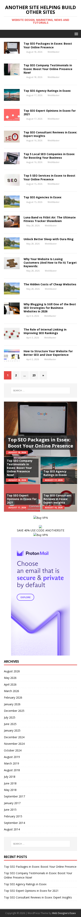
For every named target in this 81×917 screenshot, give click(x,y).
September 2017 (14, 796)
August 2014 (12, 829)
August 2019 (12, 757)
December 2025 (14, 711)
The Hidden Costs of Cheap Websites (50, 284)
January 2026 (12, 704)
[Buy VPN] (40, 518)
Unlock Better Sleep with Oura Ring (49, 239)
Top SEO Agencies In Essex (42, 197)
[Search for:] (41, 390)
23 (34, 375)
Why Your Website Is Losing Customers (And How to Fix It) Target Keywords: (50, 262)
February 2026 (13, 697)
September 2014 (14, 823)
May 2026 (10, 678)
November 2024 (14, 744)
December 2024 (14, 737)
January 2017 (12, 803)
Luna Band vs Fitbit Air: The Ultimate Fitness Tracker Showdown (50, 219)
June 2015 (10, 809)
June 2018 (10, 783)
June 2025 (10, 724)
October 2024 (12, 750)
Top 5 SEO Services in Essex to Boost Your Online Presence (49, 177)
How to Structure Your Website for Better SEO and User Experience (48, 353)
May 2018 (10, 790)
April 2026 (10, 684)
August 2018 (12, 770)
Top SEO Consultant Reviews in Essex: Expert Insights (50, 134)
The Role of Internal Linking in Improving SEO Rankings (45, 331)
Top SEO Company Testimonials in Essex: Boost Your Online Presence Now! (48, 68)
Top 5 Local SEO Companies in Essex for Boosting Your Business (49, 155)
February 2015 (13, 816)
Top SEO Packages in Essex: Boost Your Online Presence (48, 45)
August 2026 (12, 671)
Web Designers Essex (64, 913)
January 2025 (12, 730)
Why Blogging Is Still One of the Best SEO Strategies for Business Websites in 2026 (50, 307)
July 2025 (9, 717)
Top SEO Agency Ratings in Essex (47, 91)
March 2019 (11, 763)
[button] (75, 34)
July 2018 (9, 776)
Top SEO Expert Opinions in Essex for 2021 (50, 112)
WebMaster (54, 51)
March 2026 (11, 691)
